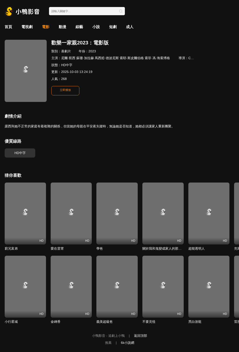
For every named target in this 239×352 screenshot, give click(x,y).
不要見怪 (148, 321)
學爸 (99, 248)
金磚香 (55, 321)
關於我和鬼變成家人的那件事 (163, 248)
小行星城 (11, 321)
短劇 (113, 27)
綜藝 (79, 27)
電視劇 (27, 27)
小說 (96, 27)
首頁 (8, 27)
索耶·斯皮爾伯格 (132, 58)
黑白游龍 (194, 321)
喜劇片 (66, 51)
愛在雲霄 (57, 248)
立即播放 (65, 90)
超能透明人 (196, 248)
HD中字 (20, 153)
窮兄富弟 (11, 248)
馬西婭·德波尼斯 (107, 58)
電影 (45, 27)
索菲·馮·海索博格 (157, 58)
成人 (130, 27)
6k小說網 (127, 343)
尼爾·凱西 (68, 58)
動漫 (62, 27)
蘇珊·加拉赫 (85, 58)
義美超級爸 (104, 321)
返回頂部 (140, 336)
